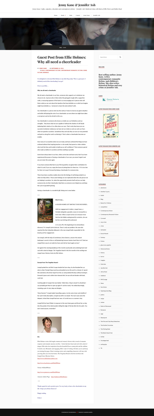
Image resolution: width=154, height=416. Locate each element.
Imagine (103, 260)
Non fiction (104, 287)
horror (102, 256)
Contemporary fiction (52, 70)
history (103, 252)
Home (55, 15)
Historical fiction (105, 249)
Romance (46, 72)
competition (104, 207)
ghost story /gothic (106, 245)
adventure (103, 187)
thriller (102, 336)
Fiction (39, 72)
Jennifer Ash (96, 15)
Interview (103, 264)
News (102, 283)
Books (62, 15)
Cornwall (103, 218)
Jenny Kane (86, 15)
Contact (78, 15)
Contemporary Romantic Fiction (72, 70)
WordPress (72, 412)
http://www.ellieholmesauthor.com (47, 358)
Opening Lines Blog (106, 291)
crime (85, 70)
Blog (43, 70)
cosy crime (103, 222)
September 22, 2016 (58, 68)
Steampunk (104, 317)
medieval (103, 275)
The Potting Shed (105, 329)
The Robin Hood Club (106, 333)
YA (101, 348)
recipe (102, 298)
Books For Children (106, 203)
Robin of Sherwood (106, 306)
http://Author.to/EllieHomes (59, 377)
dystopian (103, 230)
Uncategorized (105, 340)
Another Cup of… (105, 191)
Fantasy (103, 237)
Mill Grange (104, 279)
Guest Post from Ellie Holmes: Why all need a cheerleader (61, 59)
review (102, 302)
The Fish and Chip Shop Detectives (110, 321)
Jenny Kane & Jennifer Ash (77, 5)
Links (70, 15)
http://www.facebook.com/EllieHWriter (48, 363)
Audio (102, 195)
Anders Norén (88, 412)
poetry (102, 294)
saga (102, 314)
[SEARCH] (120, 57)
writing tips (104, 344)
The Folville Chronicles (107, 325)
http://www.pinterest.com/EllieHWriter (48, 372)
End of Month (104, 233)
